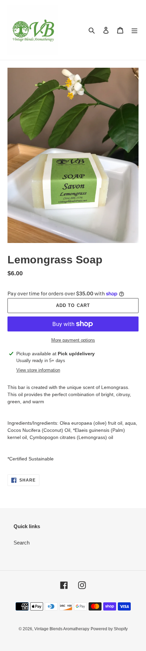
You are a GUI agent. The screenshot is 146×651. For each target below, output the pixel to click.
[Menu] (134, 30)
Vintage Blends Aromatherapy (61, 628)
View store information (38, 370)
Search (22, 543)
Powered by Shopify (109, 628)
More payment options (73, 340)
